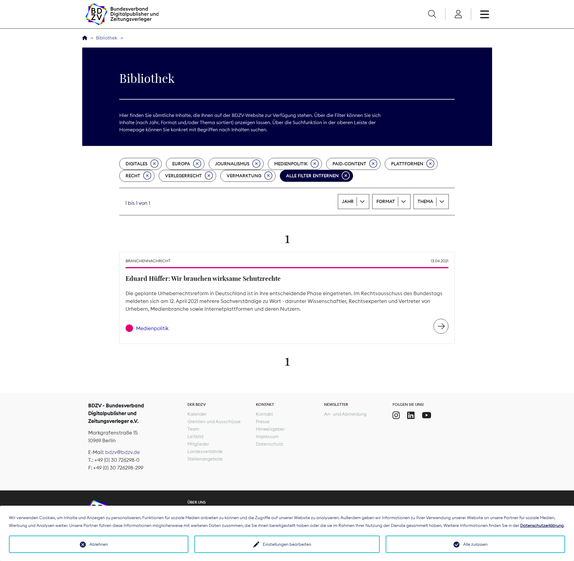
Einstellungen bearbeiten (287, 544)
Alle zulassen (475, 544)
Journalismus (232, 164)
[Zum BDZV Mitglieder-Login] (458, 14)
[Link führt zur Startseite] (122, 14)
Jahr (348, 201)
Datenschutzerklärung (542, 525)
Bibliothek (106, 38)
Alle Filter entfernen (312, 176)
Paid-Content (349, 164)
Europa (181, 164)
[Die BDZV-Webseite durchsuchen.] (432, 14)
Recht (133, 176)
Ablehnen (98, 544)
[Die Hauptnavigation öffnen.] (484, 14)
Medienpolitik (291, 164)
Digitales (136, 164)
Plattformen (407, 164)
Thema (425, 201)
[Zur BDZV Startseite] (84, 38)
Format (385, 201)
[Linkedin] (411, 415)
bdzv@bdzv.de (122, 452)
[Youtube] (426, 415)
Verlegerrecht (183, 176)
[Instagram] (396, 415)
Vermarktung (244, 176)
